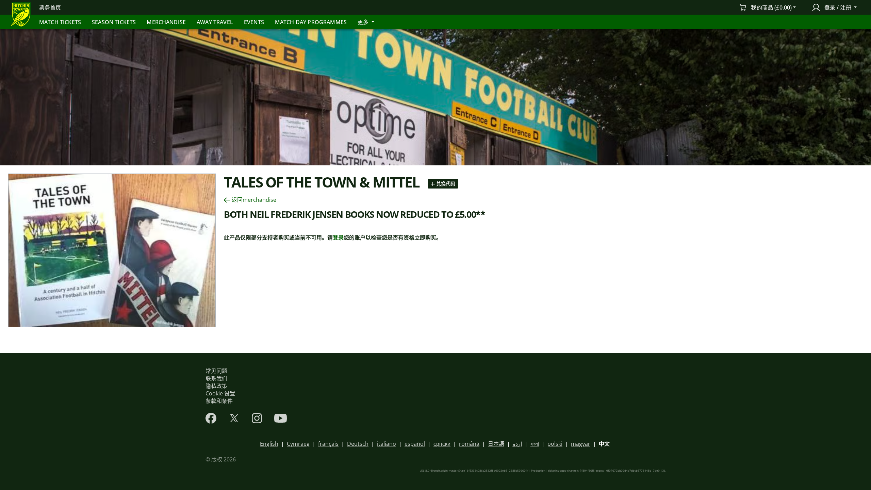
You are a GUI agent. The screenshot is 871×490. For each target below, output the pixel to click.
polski (554, 443)
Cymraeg (298, 443)
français (328, 443)
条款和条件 (219, 401)
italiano (386, 443)
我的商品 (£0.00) (771, 7)
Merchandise (166, 22)
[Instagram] (257, 418)
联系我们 (216, 378)
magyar (580, 443)
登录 (338, 237)
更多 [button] (364, 22)
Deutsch (357, 443)
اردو (517, 443)
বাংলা (534, 443)
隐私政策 (216, 386)
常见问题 (216, 371)
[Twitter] (234, 418)
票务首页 (50, 7)
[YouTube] (280, 418)
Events (254, 22)
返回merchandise (254, 199)
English (269, 443)
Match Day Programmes (311, 22)
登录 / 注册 (837, 7)
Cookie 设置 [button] (220, 393)
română (469, 443)
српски (441, 443)
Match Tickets (60, 22)
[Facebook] (211, 418)
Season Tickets (114, 22)
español (415, 443)
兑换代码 (445, 183)
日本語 (496, 443)
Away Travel (215, 22)
